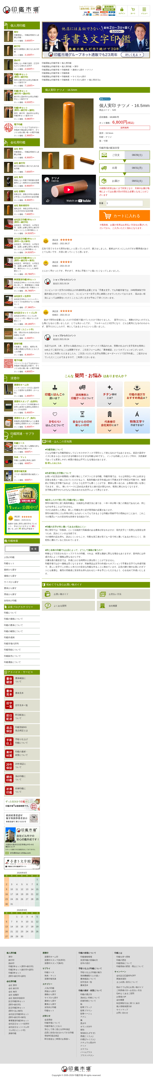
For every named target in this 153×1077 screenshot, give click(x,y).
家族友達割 (121, 979)
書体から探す (10, 588)
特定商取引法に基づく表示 (128, 1003)
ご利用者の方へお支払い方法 (129, 990)
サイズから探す (79, 77)
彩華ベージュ (86, 1014)
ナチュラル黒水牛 (88, 1043)
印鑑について (10, 612)
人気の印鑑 (9, 557)
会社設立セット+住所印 (19, 1024)
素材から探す (78, 70)
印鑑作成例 (9, 637)
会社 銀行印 (14, 988)
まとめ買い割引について (127, 982)
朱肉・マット (50, 976)
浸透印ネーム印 (51, 957)
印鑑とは (118, 953)
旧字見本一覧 (86, 982)
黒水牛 (83, 1023)
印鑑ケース (49, 972)
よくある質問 (60, 606)
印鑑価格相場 (86, 957)
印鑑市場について (52, 1023)
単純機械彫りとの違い (90, 976)
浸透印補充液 (50, 979)
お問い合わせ (122, 1013)
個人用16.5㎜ (95, 80)
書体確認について (88, 979)
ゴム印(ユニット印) (17, 1030)
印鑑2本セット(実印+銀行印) (21, 966)
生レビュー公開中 (22, 497)
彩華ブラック (86, 1007)
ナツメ (90, 70)
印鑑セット (9, 563)
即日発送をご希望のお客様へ (57, 1039)
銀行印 (11, 960)
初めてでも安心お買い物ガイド (130, 987)
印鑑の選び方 (86, 994)
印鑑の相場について (87, 953)
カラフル (84, 1049)
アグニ (83, 1017)
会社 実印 (13, 985)
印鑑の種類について (13, 631)
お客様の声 (121, 997)
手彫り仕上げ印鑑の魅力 (91, 972)
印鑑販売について (12, 656)
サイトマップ (122, 1010)
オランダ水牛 (86, 1027)
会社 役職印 (14, 995)
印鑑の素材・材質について (90, 990)
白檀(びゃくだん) (87, 1039)
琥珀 (82, 1030)
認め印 (11, 963)
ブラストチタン (87, 1055)
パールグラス (86, 1052)
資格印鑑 (12, 1033)
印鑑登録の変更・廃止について (130, 966)
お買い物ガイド (61, 594)
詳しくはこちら (54, 463)
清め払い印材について (90, 998)
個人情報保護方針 (124, 1006)
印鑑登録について (12, 649)
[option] (50, 160)
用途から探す (10, 594)
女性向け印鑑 (10, 600)
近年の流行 (85, 963)
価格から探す (10, 576)
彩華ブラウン (86, 1011)
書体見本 (84, 985)
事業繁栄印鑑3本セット (19, 1021)
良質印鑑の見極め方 (89, 960)
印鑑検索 (65, 70)
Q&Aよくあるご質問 (125, 993)
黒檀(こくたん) (86, 1036)
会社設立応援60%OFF (126, 976)
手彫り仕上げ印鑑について (90, 968)
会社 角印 (13, 992)
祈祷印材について (88, 1001)
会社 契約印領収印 (17, 998)
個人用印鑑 (66, 63)
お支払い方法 (115, 594)
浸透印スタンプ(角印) (54, 963)
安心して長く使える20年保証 (57, 1029)
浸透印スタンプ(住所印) (55, 960)
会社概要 (113, 606)
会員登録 (48, 1020)
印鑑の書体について (13, 625)
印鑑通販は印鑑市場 (50, 63)
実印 (76, 66)
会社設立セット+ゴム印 (19, 1027)
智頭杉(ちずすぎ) (87, 1033)
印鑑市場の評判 (11, 643)
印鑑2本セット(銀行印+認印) (21, 970)
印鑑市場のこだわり (53, 1026)
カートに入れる (126, 216)
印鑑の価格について (13, 619)
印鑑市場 (79, 1075)
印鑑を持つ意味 (123, 957)
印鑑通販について (12, 662)
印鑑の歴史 (121, 960)
